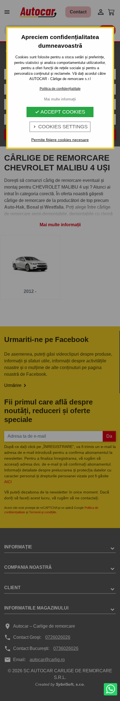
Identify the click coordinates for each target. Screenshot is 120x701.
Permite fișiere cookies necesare (60, 140)
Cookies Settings (60, 126)
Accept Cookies (60, 112)
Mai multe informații (60, 99)
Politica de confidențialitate (60, 89)
